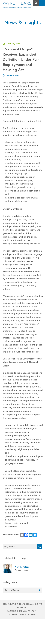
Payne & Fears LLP (19, 604)
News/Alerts (13, 76)
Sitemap (13, 615)
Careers (11, 611)
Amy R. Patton (22, 567)
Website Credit (28, 615)
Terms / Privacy (27, 611)
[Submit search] (39, 546)
